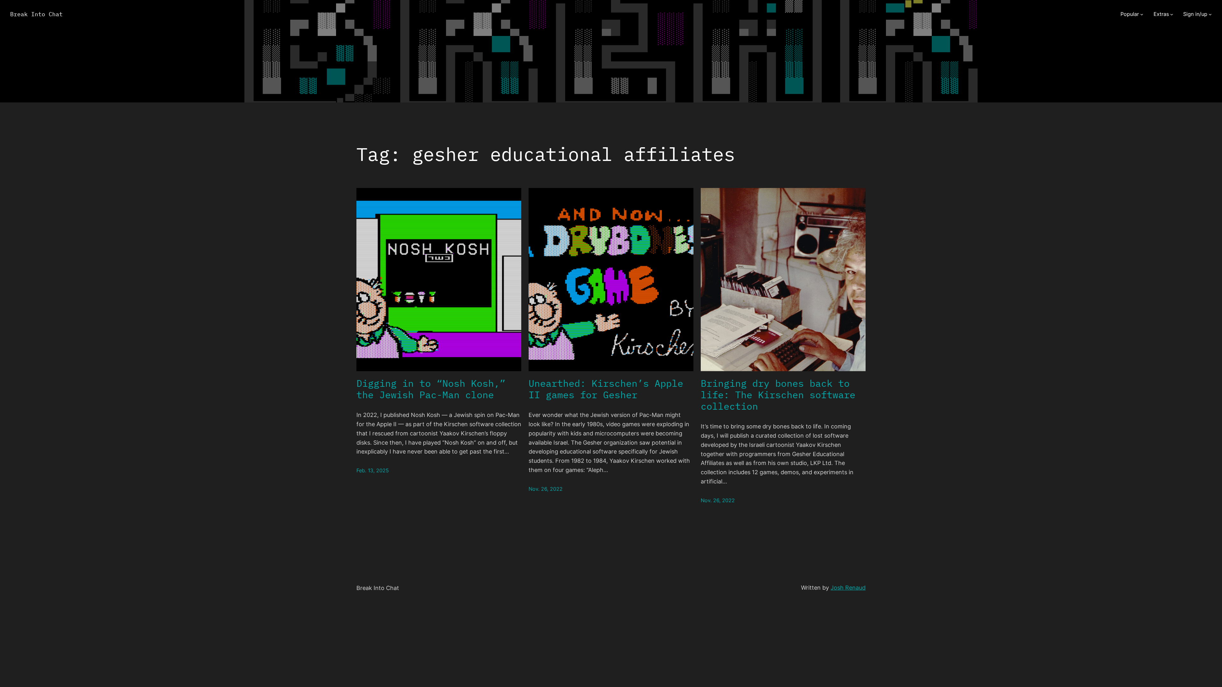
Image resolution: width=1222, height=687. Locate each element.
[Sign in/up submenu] (1210, 14)
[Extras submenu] (1171, 14)
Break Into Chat (36, 14)
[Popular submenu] (1141, 14)
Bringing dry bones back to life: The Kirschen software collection (778, 395)
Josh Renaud (848, 587)
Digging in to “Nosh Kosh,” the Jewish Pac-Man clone (430, 389)
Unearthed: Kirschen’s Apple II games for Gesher (606, 389)
